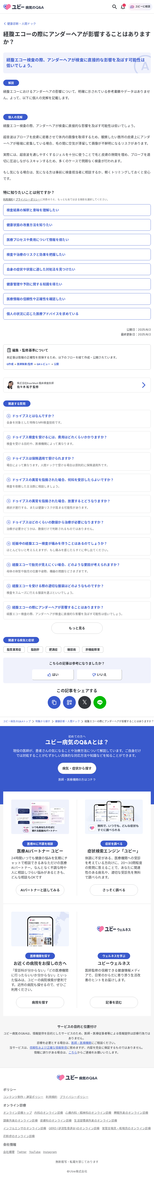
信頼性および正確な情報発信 (48, 1047)
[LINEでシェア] (99, 702)
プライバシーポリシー (28, 199)
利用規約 (8, 199)
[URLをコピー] (54, 702)
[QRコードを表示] (69, 702)
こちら (73, 1052)
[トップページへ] (77, 1081)
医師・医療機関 (81, 1042)
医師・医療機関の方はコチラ (77, 779)
